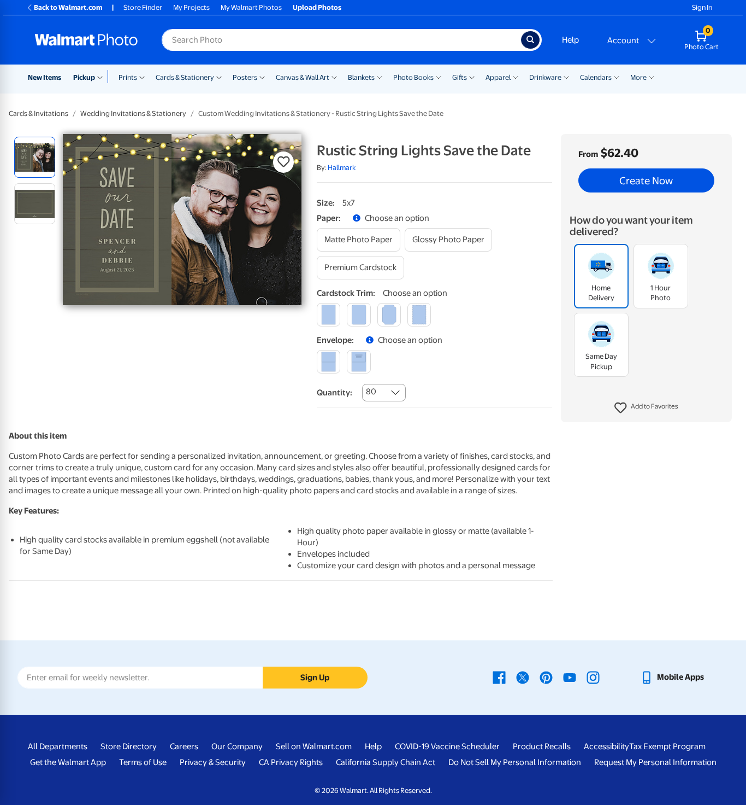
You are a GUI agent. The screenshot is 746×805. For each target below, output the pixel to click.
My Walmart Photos (251, 7)
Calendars (596, 77)
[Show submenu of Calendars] (616, 76)
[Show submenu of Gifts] (472, 76)
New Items (44, 77)
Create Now (646, 180)
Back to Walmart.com (68, 7)
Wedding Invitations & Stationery (133, 113)
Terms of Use (143, 762)
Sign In (702, 7)
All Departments (57, 746)
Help (570, 40)
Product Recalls (542, 746)
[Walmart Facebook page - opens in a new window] (499, 677)
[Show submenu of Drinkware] (566, 76)
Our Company (237, 746)
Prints (128, 77)
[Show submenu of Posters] (262, 76)
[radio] (34, 157)
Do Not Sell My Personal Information (514, 762)
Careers (184, 746)
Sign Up (314, 677)
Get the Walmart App (68, 762)
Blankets (361, 77)
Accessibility (606, 746)
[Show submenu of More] (651, 76)
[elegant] (389, 314)
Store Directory (128, 746)
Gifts (459, 77)
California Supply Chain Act (385, 762)
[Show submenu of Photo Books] (438, 76)
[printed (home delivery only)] (358, 362)
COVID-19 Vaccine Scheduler (447, 746)
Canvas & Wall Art (302, 77)
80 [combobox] (371, 391)
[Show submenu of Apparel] (515, 76)
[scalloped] (419, 314)
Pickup (84, 77)
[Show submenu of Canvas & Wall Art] (334, 76)
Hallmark (342, 168)
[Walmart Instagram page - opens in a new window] (593, 677)
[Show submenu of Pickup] (102, 76)
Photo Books (413, 77)
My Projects (191, 7)
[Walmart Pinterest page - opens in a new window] (546, 677)
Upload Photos (317, 7)
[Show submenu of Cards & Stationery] (219, 76)
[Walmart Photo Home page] (86, 39)
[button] (646, 408)
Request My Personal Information (655, 762)
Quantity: (334, 393)
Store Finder (142, 7)
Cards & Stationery (185, 77)
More (638, 77)
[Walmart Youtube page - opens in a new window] (569, 677)
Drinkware (545, 77)
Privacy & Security (213, 762)
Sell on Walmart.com (314, 746)
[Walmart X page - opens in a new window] (522, 677)
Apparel (498, 77)
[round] (358, 314)
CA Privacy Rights (291, 762)
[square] (328, 314)
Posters (245, 77)
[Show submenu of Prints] (142, 76)
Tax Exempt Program (667, 746)
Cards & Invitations (38, 113)
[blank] (328, 362)
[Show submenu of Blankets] (379, 76)
